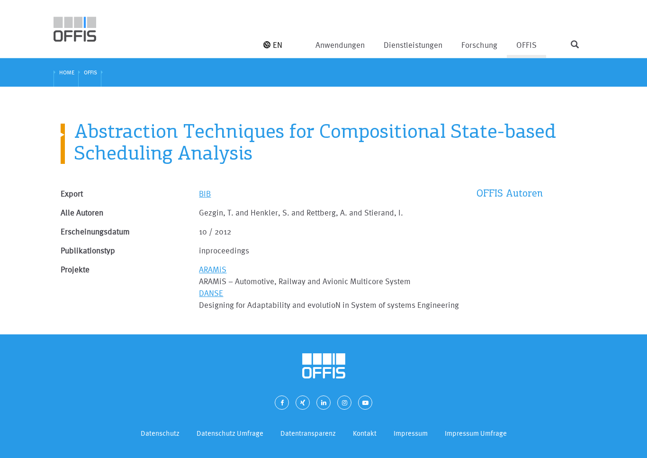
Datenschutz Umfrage (230, 433)
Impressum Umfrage (476, 433)
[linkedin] (323, 402)
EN (277, 44)
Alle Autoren (82, 212)
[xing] (303, 402)
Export (72, 193)
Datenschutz (160, 433)
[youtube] (365, 402)
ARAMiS (212, 269)
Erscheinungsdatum (95, 231)
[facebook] (282, 402)
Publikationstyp (88, 250)
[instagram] (344, 402)
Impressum (411, 433)
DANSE (211, 292)
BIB (205, 193)
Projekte (75, 269)
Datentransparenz (308, 433)
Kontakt (365, 433)
